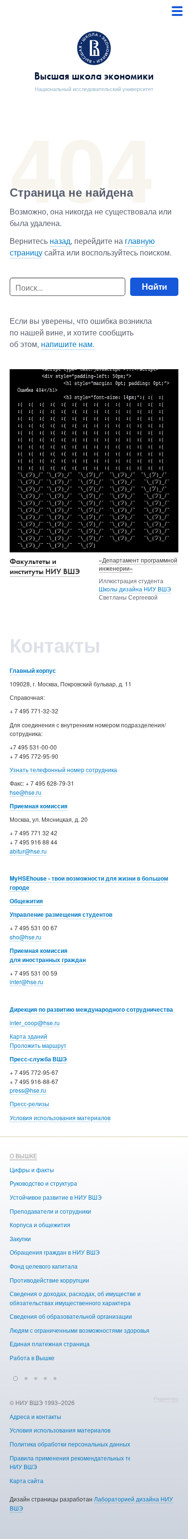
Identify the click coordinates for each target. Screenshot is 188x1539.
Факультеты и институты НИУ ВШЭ (45, 566)
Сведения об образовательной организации (71, 1316)
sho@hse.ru (25, 937)
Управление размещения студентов (61, 914)
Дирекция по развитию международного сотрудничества (91, 1009)
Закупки (20, 1238)
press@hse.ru (28, 1090)
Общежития (26, 901)
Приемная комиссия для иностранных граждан (48, 955)
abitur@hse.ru (28, 851)
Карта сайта (26, 1480)
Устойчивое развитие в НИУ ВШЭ (56, 1197)
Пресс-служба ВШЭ (38, 1059)
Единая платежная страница (50, 1343)
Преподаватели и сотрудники (50, 1211)
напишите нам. (67, 343)
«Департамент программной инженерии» (138, 564)
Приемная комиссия (38, 806)
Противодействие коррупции (49, 1280)
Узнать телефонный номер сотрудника (63, 769)
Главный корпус (33, 670)
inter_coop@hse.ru (35, 1022)
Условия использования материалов (60, 1117)
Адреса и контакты (35, 1416)
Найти (154, 287)
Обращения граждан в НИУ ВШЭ (55, 1252)
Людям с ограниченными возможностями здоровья (79, 1330)
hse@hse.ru (25, 792)
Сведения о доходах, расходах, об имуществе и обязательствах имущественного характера (75, 1298)
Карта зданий (28, 1036)
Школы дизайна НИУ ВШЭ (135, 589)
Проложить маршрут (38, 1045)
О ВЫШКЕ (23, 1155)
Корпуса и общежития (40, 1224)
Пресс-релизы (29, 1103)
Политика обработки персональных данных (70, 1444)
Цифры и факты (32, 1169)
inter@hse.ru (26, 981)
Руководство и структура (43, 1183)
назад (60, 240)
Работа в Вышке (32, 1357)
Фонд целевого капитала (44, 1266)
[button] (15, 1377)
